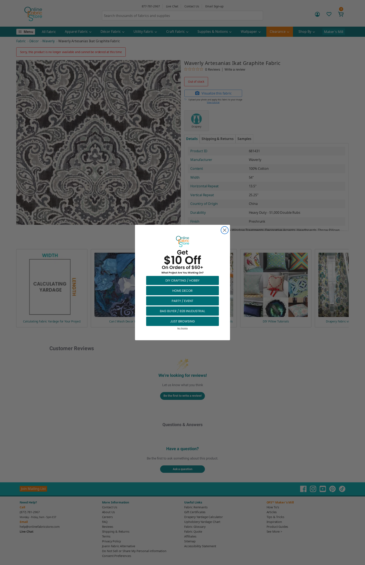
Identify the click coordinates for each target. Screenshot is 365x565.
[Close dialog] (224, 230)
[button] (182, 280)
